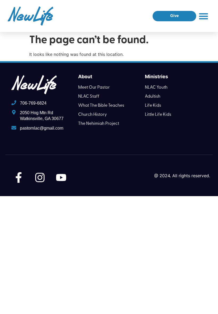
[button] (203, 16)
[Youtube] (61, 177)
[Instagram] (40, 177)
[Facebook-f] (18, 177)
